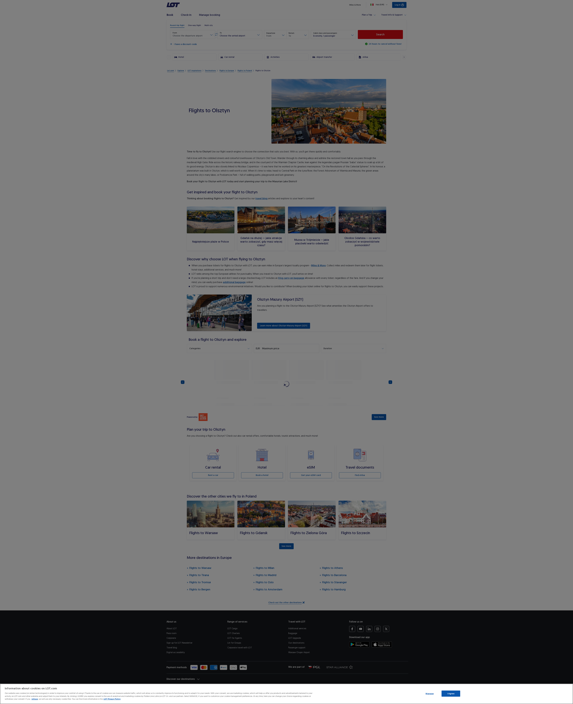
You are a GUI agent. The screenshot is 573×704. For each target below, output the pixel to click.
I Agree (450, 693)
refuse (34, 699)
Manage (430, 693)
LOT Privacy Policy (112, 699)
